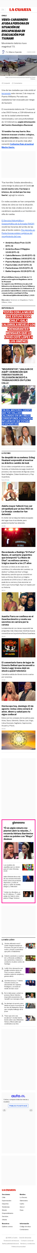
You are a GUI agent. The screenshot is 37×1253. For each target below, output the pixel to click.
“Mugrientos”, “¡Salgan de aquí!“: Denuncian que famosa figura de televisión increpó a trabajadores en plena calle (17, 376)
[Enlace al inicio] (18, 823)
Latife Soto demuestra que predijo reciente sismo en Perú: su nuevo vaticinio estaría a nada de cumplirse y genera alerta (14, 972)
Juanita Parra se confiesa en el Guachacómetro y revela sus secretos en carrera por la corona (17, 620)
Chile (4, 15)
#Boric (18, 291)
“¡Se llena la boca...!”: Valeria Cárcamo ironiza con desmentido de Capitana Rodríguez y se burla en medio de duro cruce (13, 985)
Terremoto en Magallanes (19, 300)
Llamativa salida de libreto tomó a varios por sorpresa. (18, 675)
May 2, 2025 (29, 295)
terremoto (6, 93)
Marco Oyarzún (15, 52)
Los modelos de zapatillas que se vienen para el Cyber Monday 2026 (12, 868)
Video (10, 302)
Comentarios (18, 83)
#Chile (24, 277)
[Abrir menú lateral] (3, 9)
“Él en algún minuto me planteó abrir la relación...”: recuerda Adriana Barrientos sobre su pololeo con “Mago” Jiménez (18, 834)
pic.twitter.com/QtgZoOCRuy (17, 293)
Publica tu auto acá (18, 1106)
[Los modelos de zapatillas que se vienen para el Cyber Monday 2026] (28, 867)
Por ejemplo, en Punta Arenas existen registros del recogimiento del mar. (18, 233)
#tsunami (7, 282)
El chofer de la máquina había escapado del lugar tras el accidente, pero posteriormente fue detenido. (17, 520)
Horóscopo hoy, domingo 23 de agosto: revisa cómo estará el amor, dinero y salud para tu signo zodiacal (17, 710)
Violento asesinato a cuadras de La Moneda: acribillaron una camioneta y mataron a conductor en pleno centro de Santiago (14, 960)
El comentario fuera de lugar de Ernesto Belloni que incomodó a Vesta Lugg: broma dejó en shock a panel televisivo (18, 666)
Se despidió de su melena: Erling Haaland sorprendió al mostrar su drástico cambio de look (18, 460)
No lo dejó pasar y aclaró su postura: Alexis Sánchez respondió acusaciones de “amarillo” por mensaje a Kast (14, 996)
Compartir (6, 83)
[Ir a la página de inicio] (20, 9)
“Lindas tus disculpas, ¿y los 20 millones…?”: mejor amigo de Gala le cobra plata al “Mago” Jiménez (12, 895)
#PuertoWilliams (8, 277)
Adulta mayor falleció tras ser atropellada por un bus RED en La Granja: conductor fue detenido (17, 510)
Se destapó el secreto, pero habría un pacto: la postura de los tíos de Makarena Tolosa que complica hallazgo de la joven (14, 1007)
